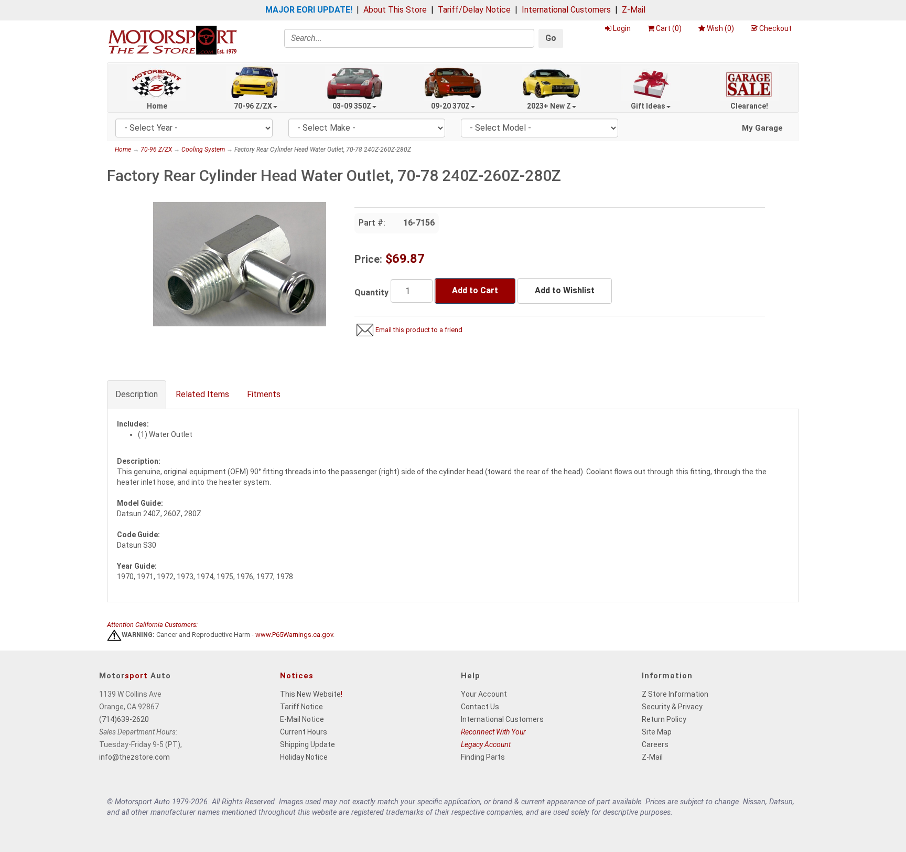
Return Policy (664, 719)
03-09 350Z (351, 106)
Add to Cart (475, 290)
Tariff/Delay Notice (474, 10)
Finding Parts (483, 757)
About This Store (395, 10)
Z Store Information (675, 694)
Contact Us (480, 706)
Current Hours (303, 732)
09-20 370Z (450, 106)
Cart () (669, 28)
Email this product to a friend (418, 330)
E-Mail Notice (302, 719)
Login (622, 28)
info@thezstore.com (134, 757)
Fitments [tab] (264, 394)
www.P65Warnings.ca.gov (294, 635)
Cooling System (203, 149)
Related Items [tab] (202, 394)
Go (550, 38)
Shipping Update (307, 744)
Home (157, 106)
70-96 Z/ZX (253, 106)
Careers (655, 744)
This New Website (310, 694)
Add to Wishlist (565, 290)
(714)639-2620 (124, 719)
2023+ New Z (549, 106)
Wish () (720, 28)
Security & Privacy (672, 706)
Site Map (657, 732)
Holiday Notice (304, 757)
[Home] (172, 40)
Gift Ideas (648, 106)
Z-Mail (633, 10)
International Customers (566, 10)
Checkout (775, 28)
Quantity (371, 292)
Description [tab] (136, 394)
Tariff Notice (301, 706)
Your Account (484, 694)
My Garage (762, 128)
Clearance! (749, 106)
